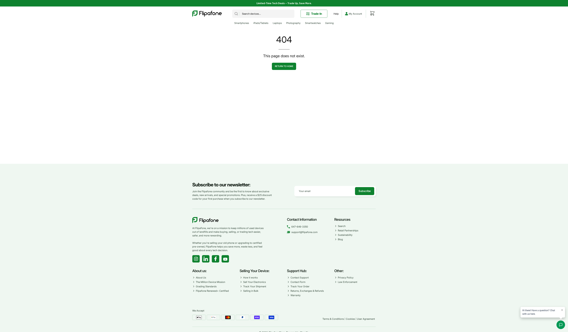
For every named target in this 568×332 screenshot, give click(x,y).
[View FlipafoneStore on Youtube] (225, 259)
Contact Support (300, 277)
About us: (199, 271)
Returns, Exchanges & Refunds (307, 291)
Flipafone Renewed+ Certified (212, 291)
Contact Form (298, 282)
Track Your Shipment (254, 286)
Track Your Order (300, 286)
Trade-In (316, 13)
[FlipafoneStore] (207, 13)
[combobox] (263, 14)
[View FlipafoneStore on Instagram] (196, 259)
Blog (340, 239)
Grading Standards (206, 286)
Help (336, 13)
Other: (339, 271)
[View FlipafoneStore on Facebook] (215, 259)
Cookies (350, 319)
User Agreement (366, 319)
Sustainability (345, 235)
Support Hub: (297, 271)
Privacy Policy (346, 277)
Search (342, 226)
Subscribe (365, 191)
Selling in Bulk (250, 291)
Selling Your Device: (254, 271)
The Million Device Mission (210, 282)
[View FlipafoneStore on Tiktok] (205, 259)
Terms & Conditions (333, 319)
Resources (342, 219)
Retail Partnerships (348, 230)
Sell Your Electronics (254, 282)
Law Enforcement (347, 282)
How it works (250, 277)
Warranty (296, 295)
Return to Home (284, 66)
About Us (201, 277)
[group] (284, 3)
